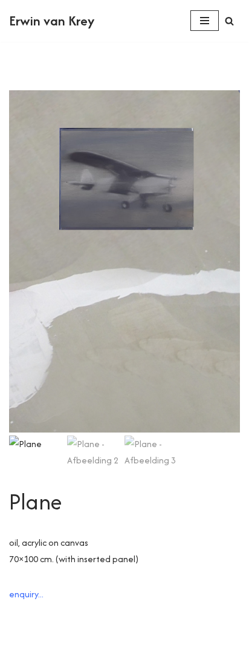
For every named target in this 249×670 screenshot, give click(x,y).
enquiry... (26, 594)
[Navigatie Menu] (204, 20)
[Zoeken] (229, 20)
